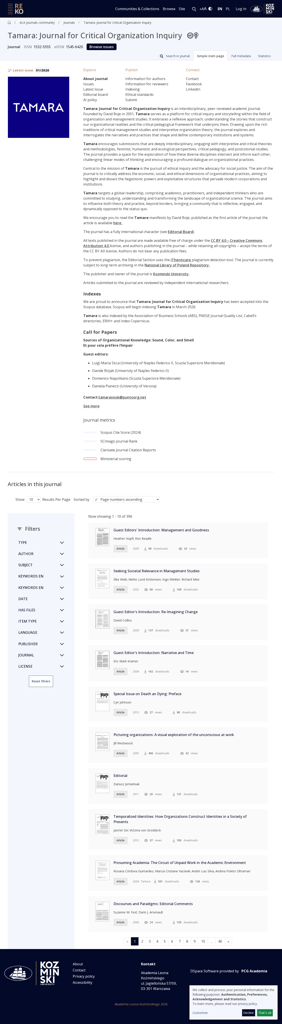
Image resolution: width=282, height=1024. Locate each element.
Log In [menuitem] (241, 8)
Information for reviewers (146, 84)
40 (220, 941)
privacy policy (247, 1004)
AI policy (90, 99)
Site (182, 8)
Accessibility (82, 982)
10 (203, 941)
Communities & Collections (137, 8)
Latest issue (93, 89)
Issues (88, 84)
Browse (169, 8)
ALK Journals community (37, 22)
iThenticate (181, 259)
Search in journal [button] (177, 56)
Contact (192, 78)
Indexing (132, 89)
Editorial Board (180, 231)
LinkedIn (193, 89)
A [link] (201, 9)
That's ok (264, 1013)
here (117, 222)
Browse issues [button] (101, 46)
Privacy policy (84, 976)
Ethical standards (139, 94)
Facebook (194, 84)
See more (91, 406)
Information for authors (145, 78)
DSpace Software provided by (214, 971)
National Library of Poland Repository (177, 265)
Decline (248, 1013)
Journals (69, 22)
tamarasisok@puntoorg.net (122, 397)
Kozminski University (171, 273)
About (78, 964)
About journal (95, 78)
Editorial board (95, 94)
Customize (200, 1013)
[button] (210, 55)
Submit (131, 99)
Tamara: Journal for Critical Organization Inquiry (117, 22)
